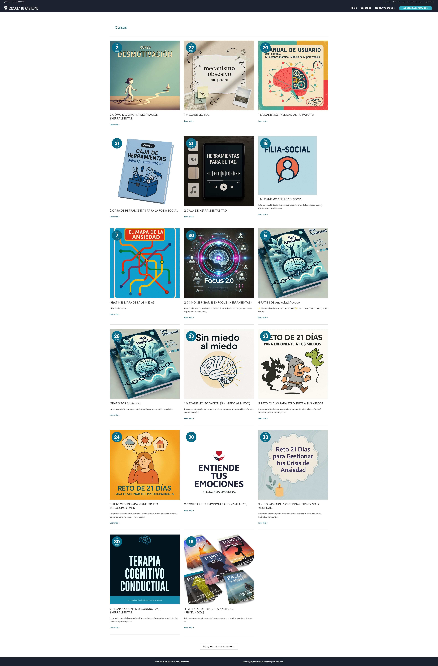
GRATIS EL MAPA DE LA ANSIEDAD (132, 303)
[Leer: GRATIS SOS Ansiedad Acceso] (293, 263)
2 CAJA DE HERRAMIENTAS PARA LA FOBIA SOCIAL (144, 211)
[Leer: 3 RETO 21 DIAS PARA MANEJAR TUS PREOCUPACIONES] (145, 464)
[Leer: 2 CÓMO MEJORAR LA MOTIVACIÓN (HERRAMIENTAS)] (145, 75)
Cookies (267, 662)
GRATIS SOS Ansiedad (125, 403)
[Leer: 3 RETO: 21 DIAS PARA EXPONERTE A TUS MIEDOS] (293, 364)
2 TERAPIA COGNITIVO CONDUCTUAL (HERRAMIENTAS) (135, 611)
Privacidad (258, 662)
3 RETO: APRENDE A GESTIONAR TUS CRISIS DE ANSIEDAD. (289, 506)
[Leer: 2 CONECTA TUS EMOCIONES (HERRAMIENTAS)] (219, 464)
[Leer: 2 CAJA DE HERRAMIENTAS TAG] (219, 171)
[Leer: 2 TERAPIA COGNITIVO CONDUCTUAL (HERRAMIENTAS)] (145, 569)
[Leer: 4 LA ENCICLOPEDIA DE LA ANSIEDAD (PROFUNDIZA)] (219, 569)
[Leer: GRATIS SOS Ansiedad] (145, 364)
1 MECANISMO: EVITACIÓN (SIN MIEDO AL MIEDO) (217, 403)
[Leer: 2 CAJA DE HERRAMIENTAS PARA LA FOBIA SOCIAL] (145, 171)
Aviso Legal (247, 662)
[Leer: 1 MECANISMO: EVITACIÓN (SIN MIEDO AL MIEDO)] (219, 364)
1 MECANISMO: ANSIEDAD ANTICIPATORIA (286, 115)
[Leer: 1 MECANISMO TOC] (219, 75)
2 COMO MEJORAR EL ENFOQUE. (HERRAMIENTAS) (218, 303)
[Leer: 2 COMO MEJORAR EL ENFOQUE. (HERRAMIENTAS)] (219, 263)
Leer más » (114, 124)
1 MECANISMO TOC (197, 115)
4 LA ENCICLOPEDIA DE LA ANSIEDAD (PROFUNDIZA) (208, 611)
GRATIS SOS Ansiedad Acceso (279, 303)
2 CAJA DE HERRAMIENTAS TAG (205, 211)
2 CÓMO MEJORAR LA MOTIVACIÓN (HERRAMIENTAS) (134, 117)
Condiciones (277, 662)
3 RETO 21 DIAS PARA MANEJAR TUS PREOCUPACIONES (134, 506)
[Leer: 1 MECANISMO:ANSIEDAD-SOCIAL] (287, 165)
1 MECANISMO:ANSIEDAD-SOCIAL (280, 199)
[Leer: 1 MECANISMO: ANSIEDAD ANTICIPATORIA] (293, 75)
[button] (385, 8)
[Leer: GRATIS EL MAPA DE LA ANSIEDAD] (145, 263)
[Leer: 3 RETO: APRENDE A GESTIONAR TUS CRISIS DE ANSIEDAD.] (293, 464)
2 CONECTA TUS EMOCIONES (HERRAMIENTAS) (216, 504)
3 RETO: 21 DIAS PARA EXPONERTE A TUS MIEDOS (290, 403)
